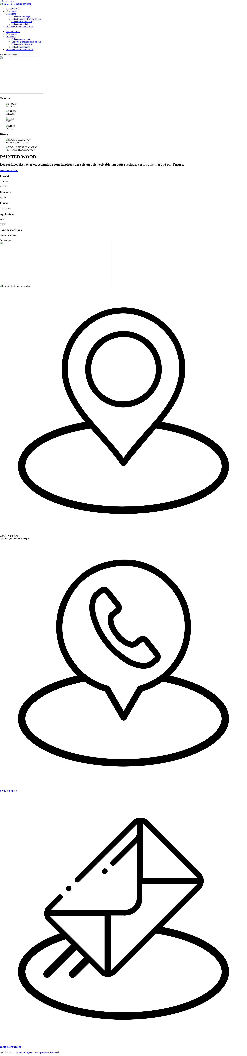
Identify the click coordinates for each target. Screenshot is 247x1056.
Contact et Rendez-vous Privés (19, 26)
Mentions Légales (25, 1052)
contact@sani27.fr (10, 1046)
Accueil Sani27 (13, 8)
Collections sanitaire (20, 24)
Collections (11, 14)
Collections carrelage (20, 16)
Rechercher (5, 54)
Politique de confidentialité (47, 1052)
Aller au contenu (7, 1)
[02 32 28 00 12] (123, 785)
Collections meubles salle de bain (26, 19)
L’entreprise (11, 11)
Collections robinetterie (21, 21)
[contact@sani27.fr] (123, 1041)
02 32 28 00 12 (8, 791)
